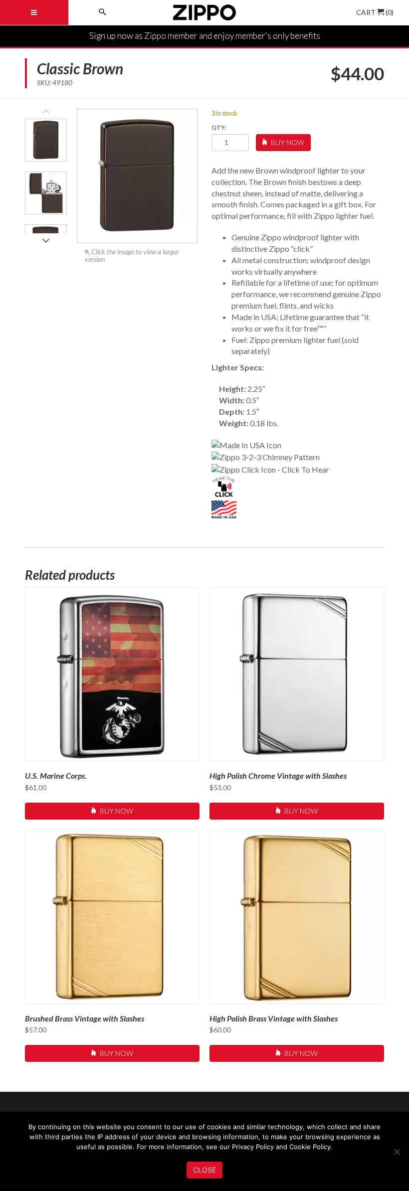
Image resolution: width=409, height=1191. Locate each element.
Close (204, 1170)
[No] (397, 1152)
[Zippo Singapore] (204, 12)
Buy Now (286, 142)
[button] (45, 237)
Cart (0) (375, 12)
